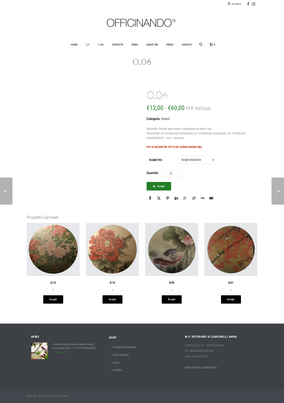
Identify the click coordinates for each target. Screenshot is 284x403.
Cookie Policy (209, 367)
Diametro (155, 160)
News (135, 44)
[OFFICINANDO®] (142, 22)
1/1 (88, 44)
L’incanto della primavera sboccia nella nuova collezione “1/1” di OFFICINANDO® (74, 346)
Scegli (161, 186)
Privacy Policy (193, 367)
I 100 (101, 44)
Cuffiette (117, 44)
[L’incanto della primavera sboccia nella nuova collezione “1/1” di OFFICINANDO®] (39, 350)
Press (169, 44)
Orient (165, 119)
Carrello (116, 370)
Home (74, 44)
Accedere (236, 3)
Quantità (152, 173)
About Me (152, 44)
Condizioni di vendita (124, 347)
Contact (187, 44)
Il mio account (120, 354)
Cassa (116, 362)
